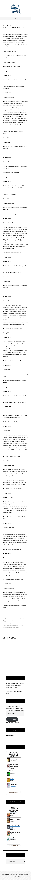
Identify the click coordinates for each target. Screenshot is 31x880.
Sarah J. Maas (13, 822)
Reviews (21, 625)
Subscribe (12, 719)
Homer (12, 780)
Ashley (11, 618)
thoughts (5, 627)
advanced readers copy (13, 621)
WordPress (14, 876)
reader (8, 625)
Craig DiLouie (10, 770)
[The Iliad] (8, 782)
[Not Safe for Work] (8, 835)
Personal (23, 623)
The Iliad (12, 778)
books (8, 623)
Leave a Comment (21, 30)
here (7, 81)
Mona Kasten (13, 839)
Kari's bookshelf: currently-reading (14, 809)
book (21, 621)
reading (12, 625)
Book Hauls (16, 618)
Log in (18, 876)
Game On (12, 773)
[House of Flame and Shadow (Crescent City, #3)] (8, 822)
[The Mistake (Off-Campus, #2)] (8, 787)
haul (16, 623)
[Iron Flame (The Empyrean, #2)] (8, 816)
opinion (19, 623)
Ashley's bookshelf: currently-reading (14, 755)
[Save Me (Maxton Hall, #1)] (8, 841)
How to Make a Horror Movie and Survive (14, 766)
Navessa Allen (13, 774)
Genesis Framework (24, 874)
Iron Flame (12, 813)
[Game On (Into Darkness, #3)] (8, 776)
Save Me (12, 837)
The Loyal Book (15, 8)
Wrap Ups (22, 618)
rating (4, 625)
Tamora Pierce (13, 760)
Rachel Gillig (13, 829)
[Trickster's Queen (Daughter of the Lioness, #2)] (8, 762)
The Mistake (13, 784)
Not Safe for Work (15, 832)
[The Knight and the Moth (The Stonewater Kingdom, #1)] (8, 829)
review (16, 625)
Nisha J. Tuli (13, 833)
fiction (12, 623)
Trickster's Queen (14, 759)
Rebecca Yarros (13, 815)
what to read (11, 627)
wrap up (17, 627)
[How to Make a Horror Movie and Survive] (8, 767)
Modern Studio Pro (14, 874)
